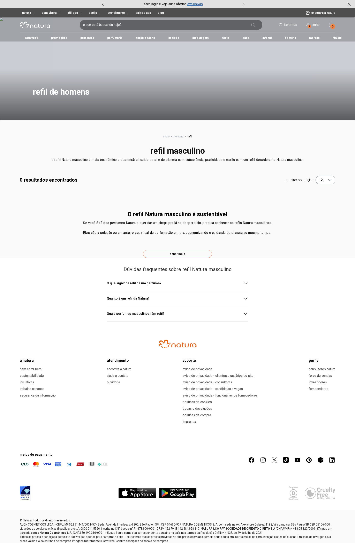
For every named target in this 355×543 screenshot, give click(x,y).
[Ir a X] (274, 460)
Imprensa (189, 422)
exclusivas (195, 4)
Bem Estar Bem (30, 369)
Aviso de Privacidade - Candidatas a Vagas (213, 389)
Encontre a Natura (323, 12)
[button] (177, 68)
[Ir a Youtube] (297, 460)
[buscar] (253, 25)
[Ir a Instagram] (263, 460)
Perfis (93, 12)
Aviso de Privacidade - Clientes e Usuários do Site (218, 376)
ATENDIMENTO (118, 360)
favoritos (290, 25)
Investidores (318, 382)
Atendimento (116, 12)
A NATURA (27, 360)
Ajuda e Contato (117, 376)
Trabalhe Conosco (32, 389)
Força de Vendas (320, 376)
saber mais (177, 254)
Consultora (49, 12)
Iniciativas (27, 382)
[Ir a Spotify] (320, 460)
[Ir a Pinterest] (309, 460)
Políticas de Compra (197, 415)
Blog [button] (161, 12)
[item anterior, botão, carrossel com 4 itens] (103, 4)
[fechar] (349, 4)
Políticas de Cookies (197, 402)
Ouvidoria (113, 382)
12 (321, 180)
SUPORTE (189, 360)
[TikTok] (286, 460)
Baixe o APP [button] (143, 12)
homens (178, 136)
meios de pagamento (36, 455)
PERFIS (313, 360)
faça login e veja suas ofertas (165, 4)
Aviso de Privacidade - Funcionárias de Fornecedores (220, 395)
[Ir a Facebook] (251, 460)
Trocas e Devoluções (197, 408)
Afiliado (72, 12)
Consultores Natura (322, 369)
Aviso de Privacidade (197, 369)
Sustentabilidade (32, 376)
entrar (314, 25)
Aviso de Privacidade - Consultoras (207, 382)
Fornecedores (318, 389)
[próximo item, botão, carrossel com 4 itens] (244, 4)
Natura (26, 12)
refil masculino (177, 151)
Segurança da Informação (38, 395)
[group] (173, 4)
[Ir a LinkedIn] (332, 460)
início (166, 136)
